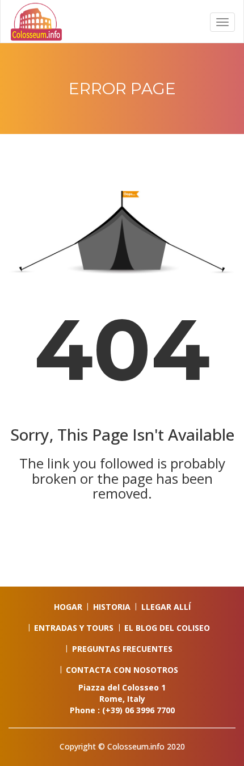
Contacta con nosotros (122, 669)
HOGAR (68, 606)
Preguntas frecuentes (122, 648)
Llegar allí (166, 606)
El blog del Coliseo (167, 627)
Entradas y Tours (73, 627)
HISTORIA (112, 606)
